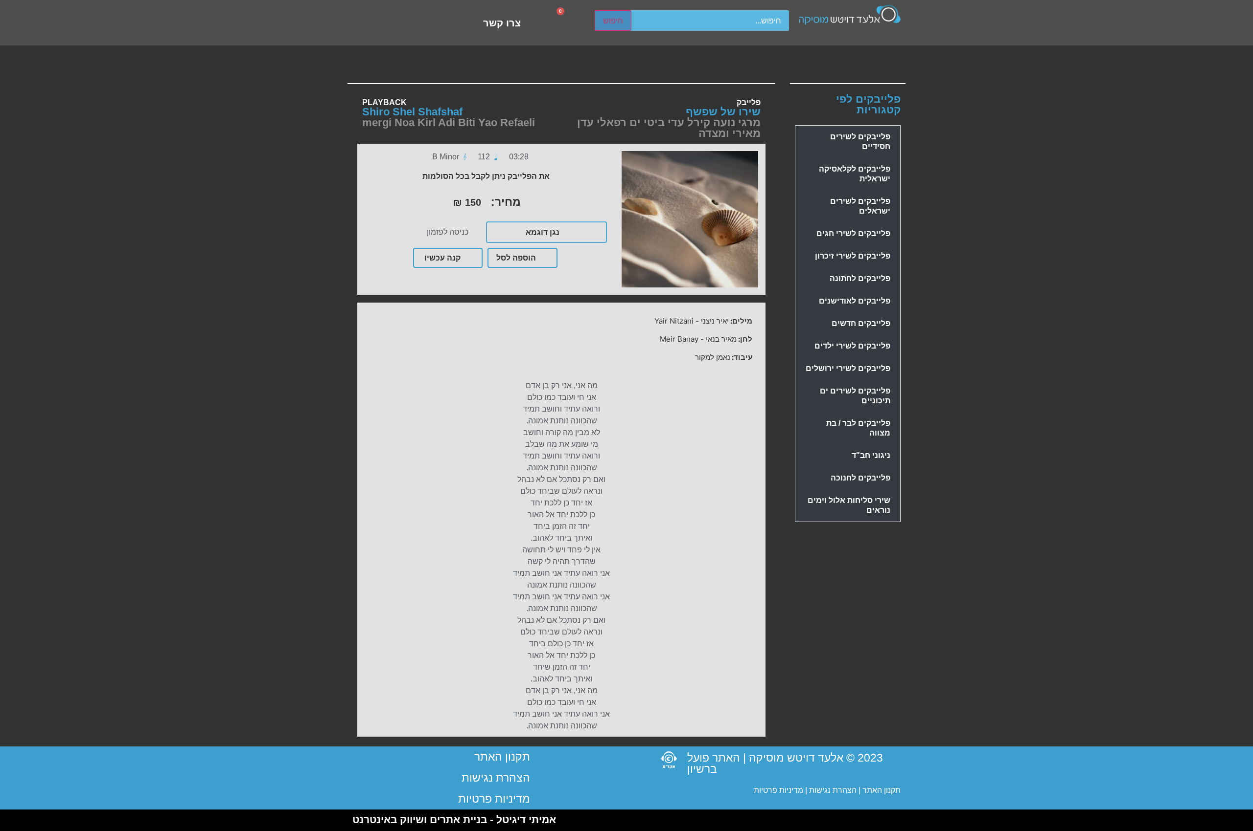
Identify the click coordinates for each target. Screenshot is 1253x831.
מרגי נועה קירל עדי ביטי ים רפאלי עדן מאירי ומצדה (669, 127)
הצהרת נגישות (832, 790)
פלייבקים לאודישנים (854, 301)
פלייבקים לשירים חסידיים (860, 141)
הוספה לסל (516, 257)
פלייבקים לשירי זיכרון (852, 256)
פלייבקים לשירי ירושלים (848, 368)
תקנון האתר (881, 790)
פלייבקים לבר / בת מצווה (858, 428)
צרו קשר (502, 23)
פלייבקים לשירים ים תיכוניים (855, 396)
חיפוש (613, 20)
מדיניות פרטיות (778, 790)
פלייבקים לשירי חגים (853, 233)
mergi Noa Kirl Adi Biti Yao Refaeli (448, 122)
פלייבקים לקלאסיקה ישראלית (854, 174)
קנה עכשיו (442, 257)
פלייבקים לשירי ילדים (852, 346)
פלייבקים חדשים (861, 323)
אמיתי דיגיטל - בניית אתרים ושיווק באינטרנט (454, 819)
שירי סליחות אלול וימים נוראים (849, 505)
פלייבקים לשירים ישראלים (860, 206)
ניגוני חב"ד (871, 455)
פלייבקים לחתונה (860, 278)
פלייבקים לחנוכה (860, 478)
